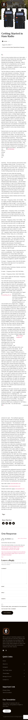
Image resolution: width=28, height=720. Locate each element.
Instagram (5, 667)
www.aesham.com (20, 488)
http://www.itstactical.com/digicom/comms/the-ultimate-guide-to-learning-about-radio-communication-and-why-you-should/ (12, 548)
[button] (14, 664)
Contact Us (6, 679)
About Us (5, 664)
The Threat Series (7, 670)
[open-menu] (25, 4)
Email (3, 592)
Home (4, 661)
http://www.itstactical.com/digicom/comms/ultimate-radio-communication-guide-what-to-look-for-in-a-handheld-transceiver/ (13, 553)
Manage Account (7, 676)
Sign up (7, 711)
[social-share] (3, 523)
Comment (4, 568)
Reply (2, 556)
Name (3, 586)
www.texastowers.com (14, 486)
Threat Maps (6, 673)
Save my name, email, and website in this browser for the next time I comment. (13, 607)
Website (3, 598)
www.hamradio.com (15, 483)
